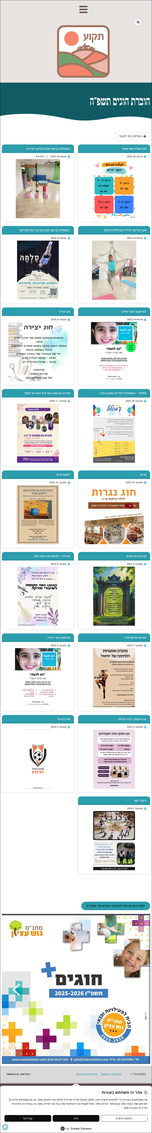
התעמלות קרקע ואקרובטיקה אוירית (48, 149)
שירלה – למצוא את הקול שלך (52, 556)
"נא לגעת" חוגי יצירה (134, 312)
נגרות (143, 475)
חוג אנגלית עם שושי (134, 149)
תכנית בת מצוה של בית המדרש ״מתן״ (47, 393)
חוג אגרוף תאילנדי (135, 637)
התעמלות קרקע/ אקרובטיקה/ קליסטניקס (44, 230)
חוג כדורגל (63, 719)
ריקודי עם (140, 800)
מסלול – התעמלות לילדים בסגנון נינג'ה (122, 393)
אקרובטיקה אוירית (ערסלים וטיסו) (125, 230)
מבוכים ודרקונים (136, 556)
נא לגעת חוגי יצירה (58, 637)
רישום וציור (63, 475)
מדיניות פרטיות (87, 1074)
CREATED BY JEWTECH (18, 1074)
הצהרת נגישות (111, 1074)
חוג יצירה (64, 312)
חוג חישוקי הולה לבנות (132, 719)
